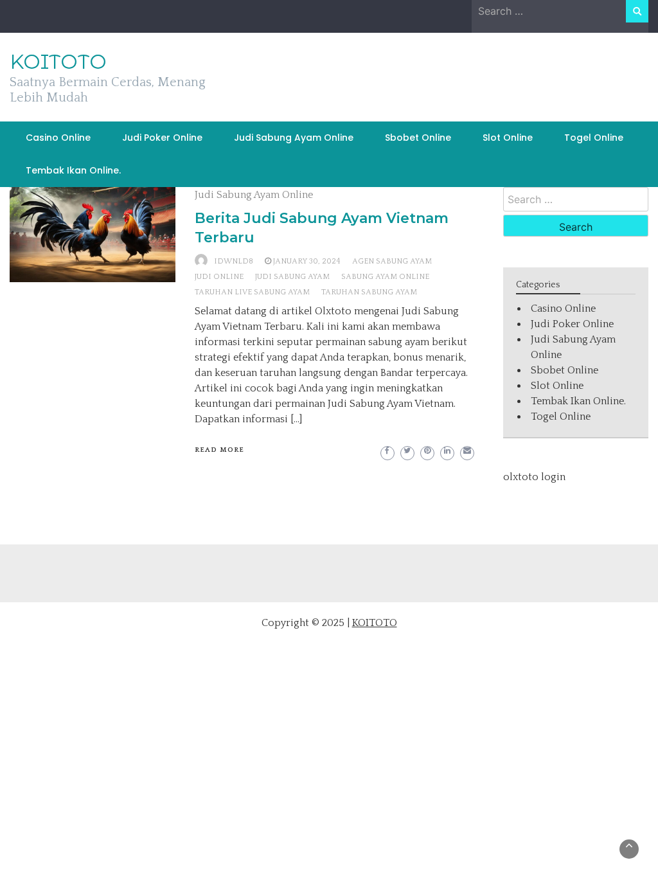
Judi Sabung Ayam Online (293, 137)
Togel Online (593, 137)
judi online (219, 277)
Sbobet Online (418, 137)
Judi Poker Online (162, 137)
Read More (219, 450)
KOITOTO (58, 61)
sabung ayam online (385, 277)
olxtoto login (534, 477)
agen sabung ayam (392, 261)
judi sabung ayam (292, 277)
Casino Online (58, 137)
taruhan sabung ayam (369, 292)
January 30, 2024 (307, 261)
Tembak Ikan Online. (73, 170)
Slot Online (508, 137)
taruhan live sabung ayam (252, 292)
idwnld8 (233, 261)
